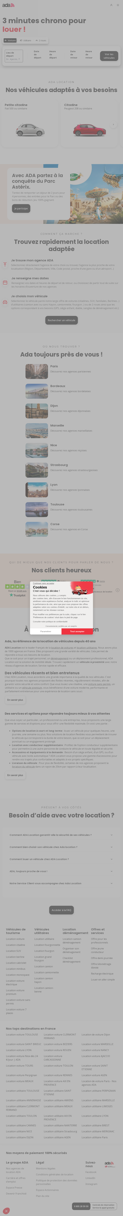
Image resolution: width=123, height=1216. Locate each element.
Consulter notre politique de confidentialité (50, 622)
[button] (6, 1211)
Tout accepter (77, 631)
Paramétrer (45, 631)
